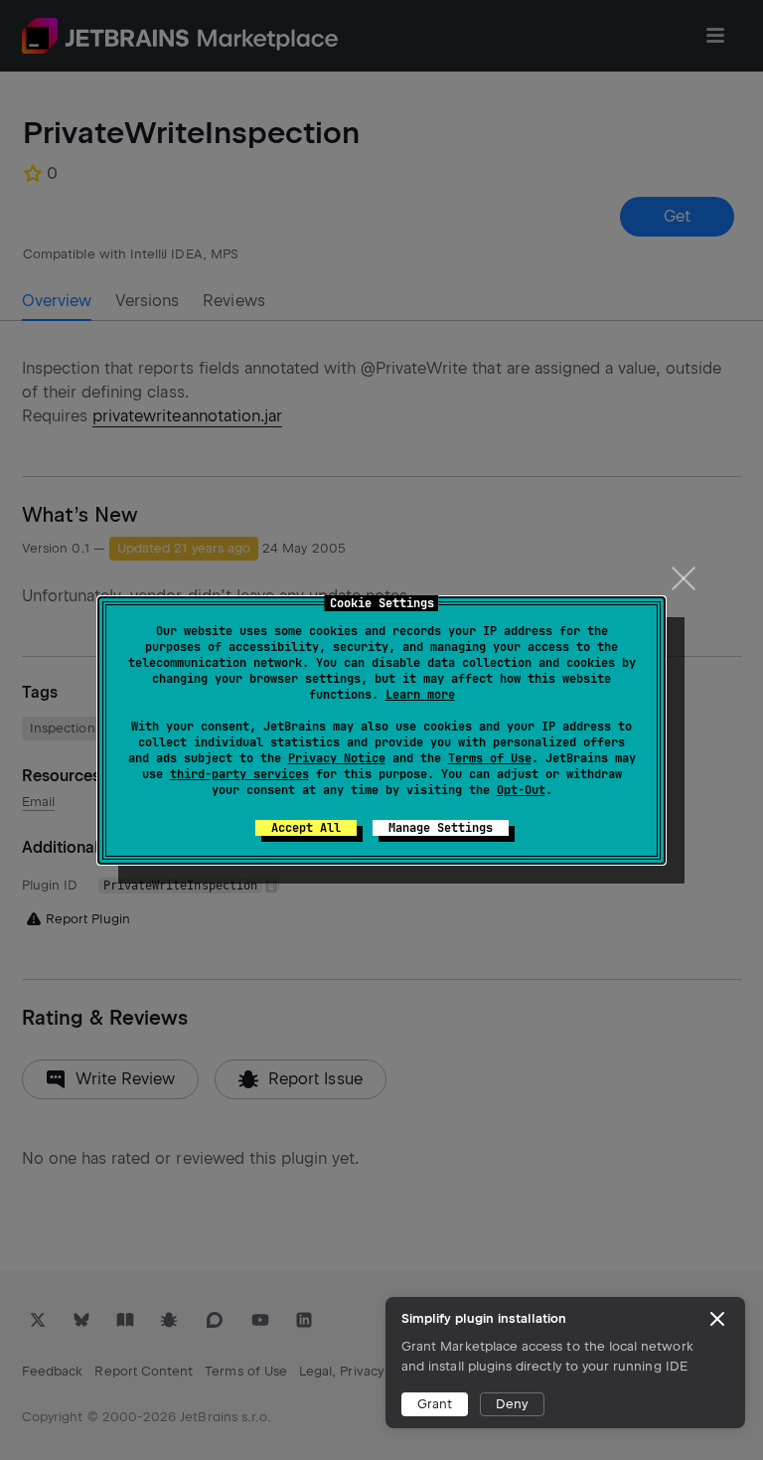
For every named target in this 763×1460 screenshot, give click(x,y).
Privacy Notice (336, 758)
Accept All (306, 828)
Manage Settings (440, 828)
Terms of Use (490, 758)
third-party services (239, 774)
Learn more (420, 695)
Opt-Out (521, 790)
